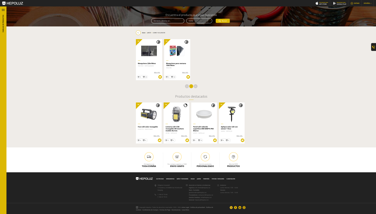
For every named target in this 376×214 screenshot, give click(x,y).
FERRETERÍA (206, 179)
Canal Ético (185, 210)
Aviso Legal (185, 207)
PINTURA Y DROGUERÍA (218, 179)
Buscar (224, 21)
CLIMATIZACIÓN (230, 179)
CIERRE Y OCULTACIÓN (159, 33)
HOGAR (193, 179)
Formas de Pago (165, 210)
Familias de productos (3, 23)
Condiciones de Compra (150, 210)
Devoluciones (176, 210)
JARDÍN (149, 33)
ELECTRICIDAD (160, 179)
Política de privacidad (197, 207)
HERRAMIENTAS (170, 179)
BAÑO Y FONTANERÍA (182, 179)
